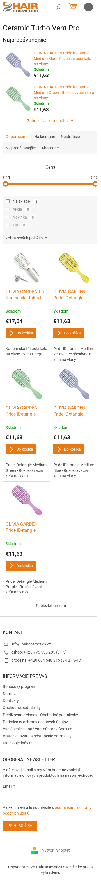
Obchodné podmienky (22, 707)
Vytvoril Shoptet (56, 850)
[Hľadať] (59, 7)
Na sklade (25, 201)
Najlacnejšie (44, 136)
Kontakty (11, 700)
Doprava (10, 693)
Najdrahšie (70, 136)
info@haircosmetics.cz (31, 644)
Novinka (23, 217)
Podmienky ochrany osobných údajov (35, 722)
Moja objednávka (18, 743)
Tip (19, 225)
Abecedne (50, 148)
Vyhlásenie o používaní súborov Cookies (37, 729)
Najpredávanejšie (21, 148)
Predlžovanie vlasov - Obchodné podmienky (40, 715)
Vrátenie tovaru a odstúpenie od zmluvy (37, 736)
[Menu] (88, 7)
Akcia (21, 209)
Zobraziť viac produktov (47, 120)
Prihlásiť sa (19, 825)
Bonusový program (19, 686)
